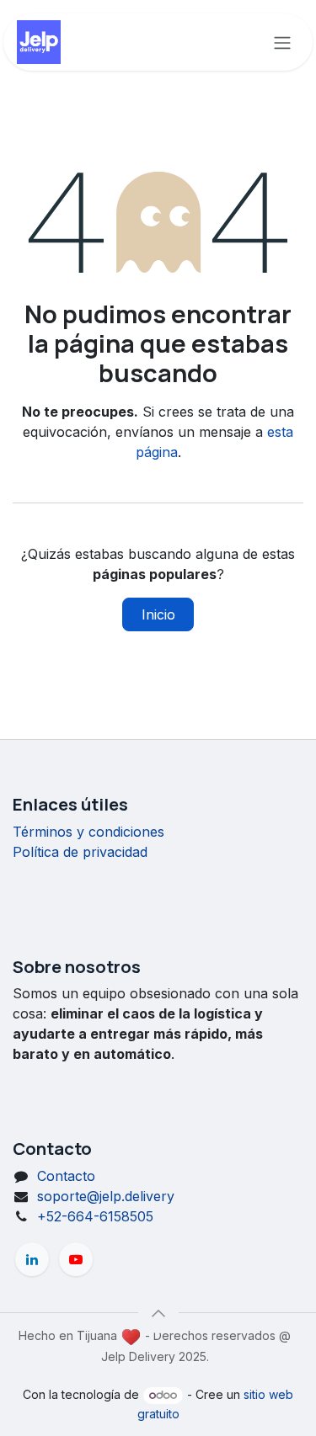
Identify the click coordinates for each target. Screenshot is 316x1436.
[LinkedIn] (32, 1259)
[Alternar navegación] (282, 42)
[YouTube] (76, 1259)
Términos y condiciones (88, 831)
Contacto (66, 1175)
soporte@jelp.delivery (105, 1196)
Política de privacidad (80, 851)
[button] (158, 1313)
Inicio (158, 614)
